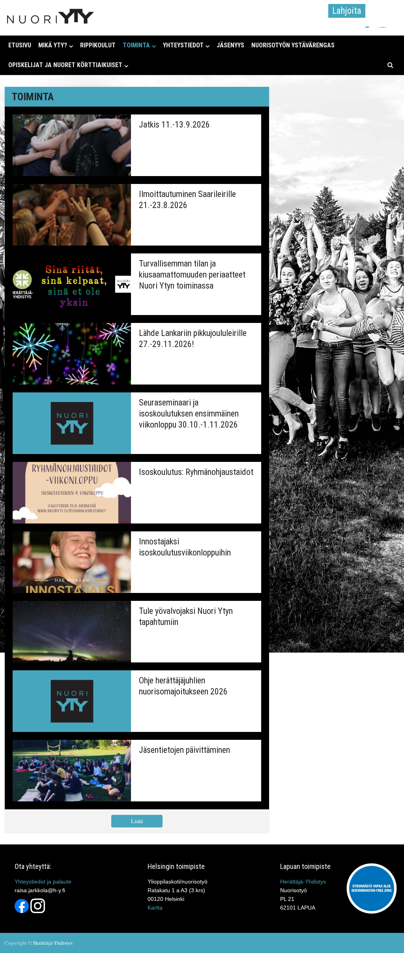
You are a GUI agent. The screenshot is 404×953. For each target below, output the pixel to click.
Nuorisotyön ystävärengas (293, 45)
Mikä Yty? (52, 45)
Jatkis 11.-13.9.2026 (174, 124)
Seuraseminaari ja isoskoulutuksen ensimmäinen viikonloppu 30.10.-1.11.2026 (189, 414)
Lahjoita (346, 11)
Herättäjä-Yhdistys (303, 881)
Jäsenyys (230, 45)
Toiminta (136, 45)
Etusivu (19, 45)
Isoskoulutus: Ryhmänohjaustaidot (196, 472)
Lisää (137, 821)
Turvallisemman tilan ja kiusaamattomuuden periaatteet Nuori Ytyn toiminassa (192, 275)
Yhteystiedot (183, 45)
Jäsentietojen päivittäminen (184, 750)
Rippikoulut (98, 45)
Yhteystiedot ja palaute (43, 881)
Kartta (155, 907)
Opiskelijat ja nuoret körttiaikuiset (65, 65)
